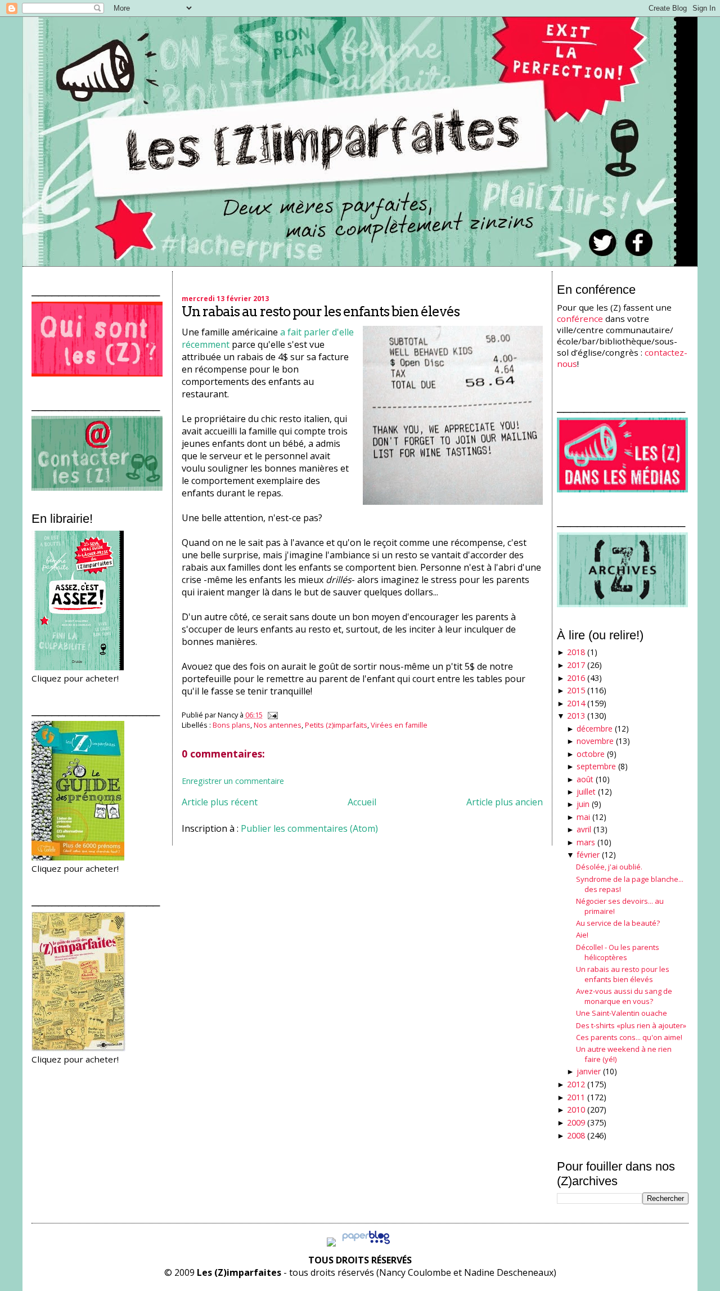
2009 (576, 1122)
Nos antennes (278, 725)
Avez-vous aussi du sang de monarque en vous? (624, 996)
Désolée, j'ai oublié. (609, 867)
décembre (595, 728)
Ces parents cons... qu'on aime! (629, 1037)
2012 (576, 1084)
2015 (576, 690)
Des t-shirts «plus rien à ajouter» (631, 1025)
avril (584, 829)
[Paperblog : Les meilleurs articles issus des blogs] (366, 1243)
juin (583, 804)
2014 (576, 703)
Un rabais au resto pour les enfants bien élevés (321, 311)
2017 (576, 665)
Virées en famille (399, 725)
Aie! (582, 935)
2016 (576, 678)
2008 (576, 1135)
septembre (596, 766)
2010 (576, 1109)
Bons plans (231, 725)
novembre (595, 741)
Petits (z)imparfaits (336, 725)
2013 (576, 715)
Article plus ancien (504, 802)
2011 (576, 1097)
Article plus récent (220, 802)
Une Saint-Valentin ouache (621, 1013)
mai (583, 817)
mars (586, 842)
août (585, 779)
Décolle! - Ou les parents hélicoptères (617, 952)
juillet (586, 791)
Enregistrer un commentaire (233, 781)
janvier (589, 1071)
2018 (576, 652)
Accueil (362, 802)
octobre (591, 753)
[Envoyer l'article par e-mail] (271, 715)
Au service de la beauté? (618, 923)
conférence (580, 318)
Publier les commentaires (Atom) (309, 828)
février (588, 854)
